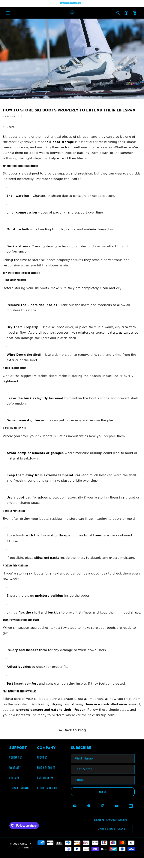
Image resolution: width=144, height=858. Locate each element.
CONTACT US (16, 757)
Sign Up (102, 792)
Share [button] (11, 127)
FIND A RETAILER (46, 768)
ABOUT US (42, 757)
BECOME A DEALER (47, 788)
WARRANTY (15, 768)
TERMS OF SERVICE (19, 788)
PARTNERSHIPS (45, 778)
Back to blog (75, 730)
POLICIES (14, 778)
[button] (8, 13)
